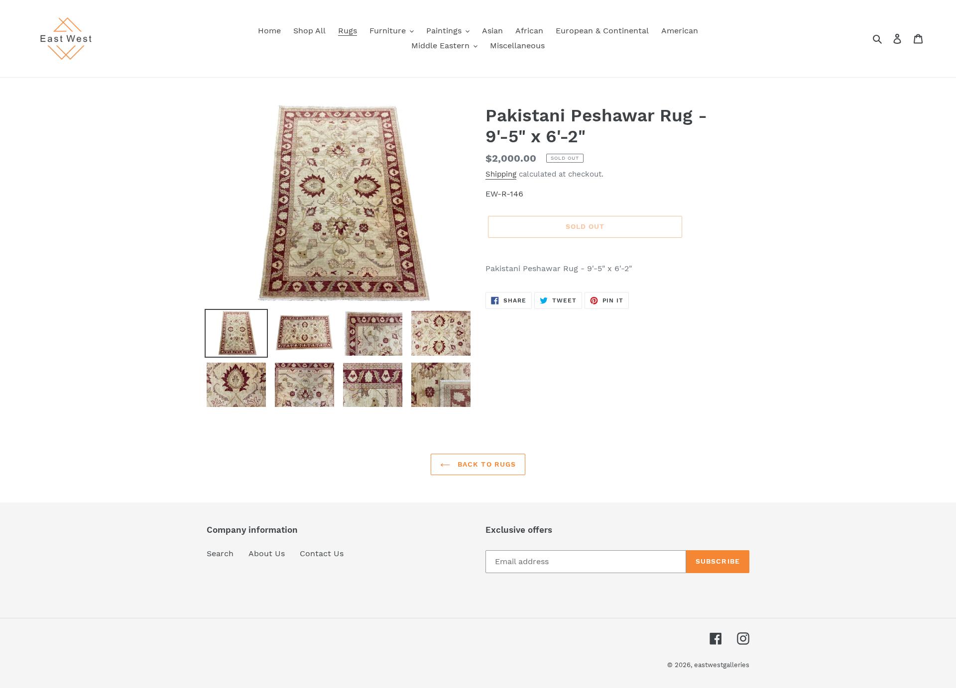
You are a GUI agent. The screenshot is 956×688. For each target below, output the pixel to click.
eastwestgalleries (721, 665)
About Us (266, 553)
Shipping (500, 174)
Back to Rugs (485, 464)
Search (220, 553)
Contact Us (322, 553)
